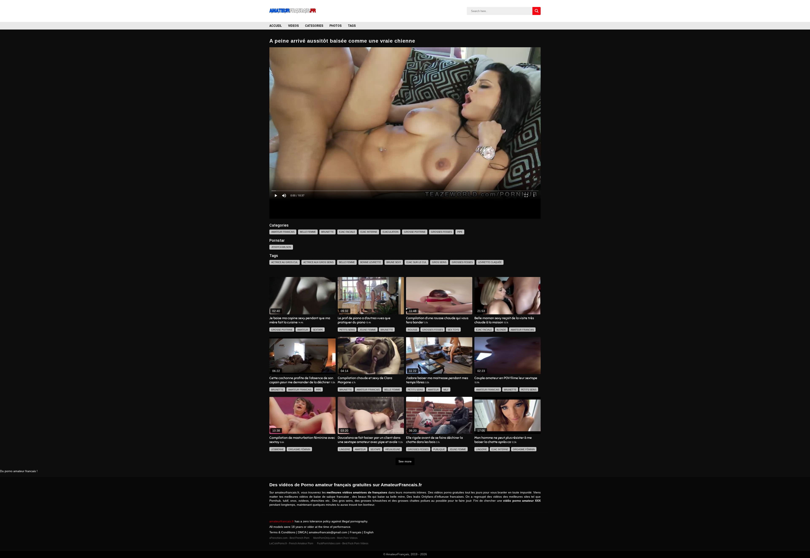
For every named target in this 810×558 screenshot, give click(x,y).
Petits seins (347, 329)
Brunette (327, 232)
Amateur (302, 329)
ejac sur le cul (416, 262)
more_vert (534, 195)
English (369, 532)
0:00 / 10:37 (297, 195)
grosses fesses (462, 262)
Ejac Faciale (347, 232)
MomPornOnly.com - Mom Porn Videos (335, 537)
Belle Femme (308, 232)
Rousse (412, 329)
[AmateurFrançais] (292, 11)
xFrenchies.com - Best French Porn (289, 537)
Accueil (275, 25)
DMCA (302, 532)
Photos (335, 25)
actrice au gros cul (284, 262)
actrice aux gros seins (318, 262)
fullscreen (526, 195)
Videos (293, 25)
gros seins (439, 262)
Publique (439, 449)
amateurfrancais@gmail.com (328, 532)
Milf (446, 389)
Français (355, 532)
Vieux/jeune (392, 449)
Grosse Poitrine (414, 232)
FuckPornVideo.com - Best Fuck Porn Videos (342, 543)
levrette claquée (490, 262)
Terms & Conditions (282, 532)
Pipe (459, 232)
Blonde (501, 329)
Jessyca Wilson (281, 247)
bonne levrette (370, 262)
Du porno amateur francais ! (19, 471)
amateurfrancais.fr (281, 521)
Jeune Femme (367, 329)
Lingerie (344, 449)
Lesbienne (277, 449)
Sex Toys (453, 329)
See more (405, 461)
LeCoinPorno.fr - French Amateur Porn (291, 543)
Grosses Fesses (441, 232)
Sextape (318, 329)
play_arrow (275, 195)
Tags (352, 25)
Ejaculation (390, 232)
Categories (314, 25)
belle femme (347, 262)
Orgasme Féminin (299, 449)
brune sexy (393, 262)
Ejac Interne (368, 232)
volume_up (284, 195)
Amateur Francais (282, 232)
